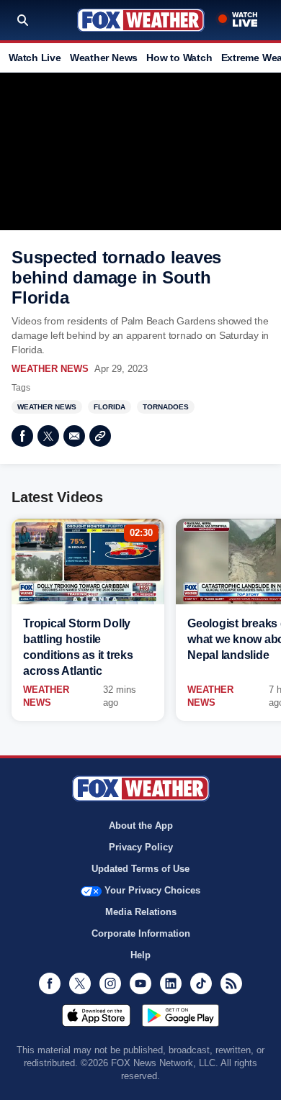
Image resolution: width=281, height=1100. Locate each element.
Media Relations (141, 911)
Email (74, 436)
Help (140, 955)
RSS (231, 983)
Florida (109, 407)
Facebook (22, 436)
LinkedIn (171, 983)
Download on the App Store (96, 1015)
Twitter (48, 436)
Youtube (140, 983)
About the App (141, 825)
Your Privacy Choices (152, 890)
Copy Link (100, 436)
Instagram (110, 983)
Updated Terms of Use (140, 868)
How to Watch (179, 57)
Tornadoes (166, 407)
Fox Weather (141, 20)
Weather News (104, 57)
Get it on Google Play (180, 1015)
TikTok (201, 983)
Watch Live (35, 57)
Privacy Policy (141, 847)
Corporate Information (141, 933)
